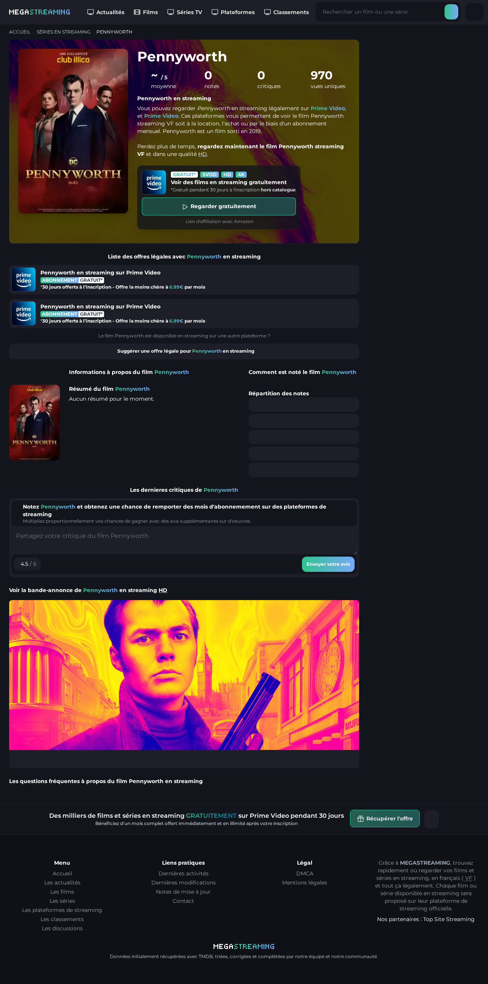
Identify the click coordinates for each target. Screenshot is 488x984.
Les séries (62, 900)
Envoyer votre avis (328, 564)
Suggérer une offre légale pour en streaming (185, 351)
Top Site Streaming (449, 919)
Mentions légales (304, 882)
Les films (62, 891)
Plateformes (238, 12)
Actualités (110, 12)
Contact (183, 900)
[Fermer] (431, 819)
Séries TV (189, 12)
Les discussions (62, 928)
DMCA (304, 873)
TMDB (206, 956)
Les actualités (62, 882)
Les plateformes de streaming (62, 910)
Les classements (62, 919)
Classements (291, 12)
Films (150, 12)
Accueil (19, 32)
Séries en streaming (63, 32)
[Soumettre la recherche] (451, 11)
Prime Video (328, 108)
